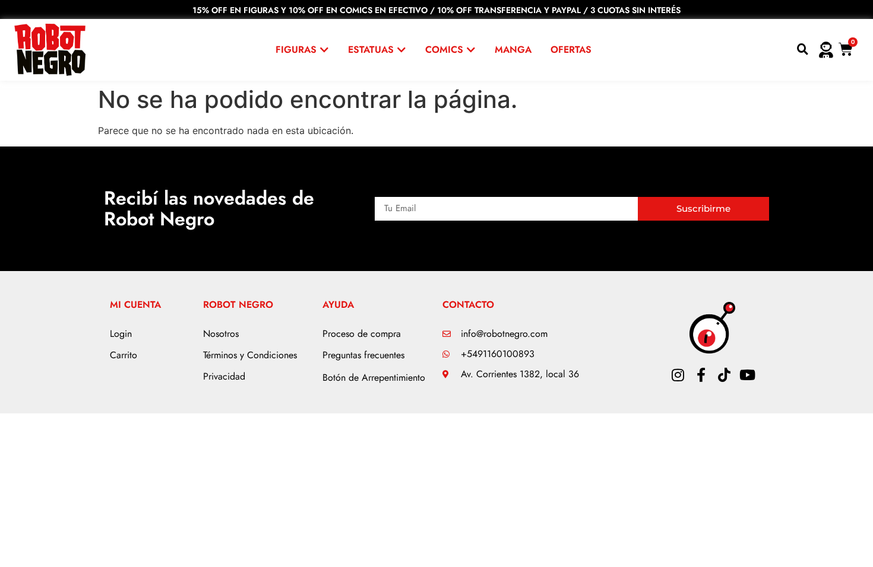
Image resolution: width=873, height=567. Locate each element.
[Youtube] (747, 375)
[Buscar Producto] (802, 50)
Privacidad (224, 376)
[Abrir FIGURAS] (324, 50)
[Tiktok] (724, 375)
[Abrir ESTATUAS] (401, 50)
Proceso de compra (361, 333)
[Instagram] (677, 375)
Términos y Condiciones (250, 355)
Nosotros (221, 333)
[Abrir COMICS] (471, 50)
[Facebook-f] (701, 375)
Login (121, 333)
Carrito (123, 355)
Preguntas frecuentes (363, 355)
